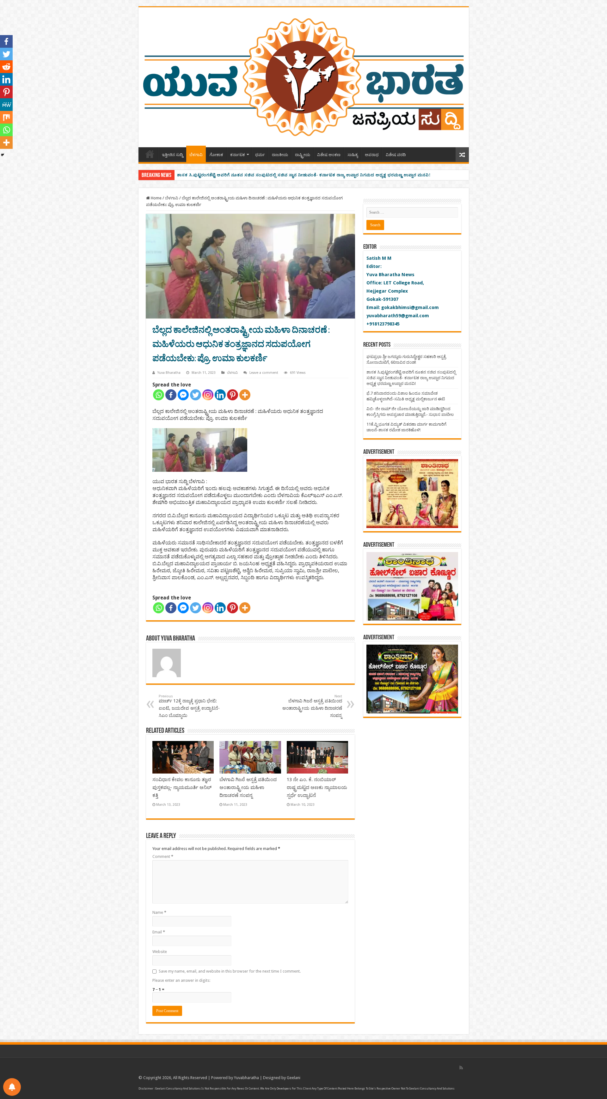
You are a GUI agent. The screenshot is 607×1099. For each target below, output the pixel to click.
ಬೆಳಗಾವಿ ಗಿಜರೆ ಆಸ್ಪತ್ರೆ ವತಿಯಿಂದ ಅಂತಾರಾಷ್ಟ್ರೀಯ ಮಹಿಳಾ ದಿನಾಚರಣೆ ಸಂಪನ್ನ (312, 706)
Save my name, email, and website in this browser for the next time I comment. (230, 971)
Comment (162, 856)
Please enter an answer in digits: (181, 980)
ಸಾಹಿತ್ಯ (352, 154)
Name (159, 912)
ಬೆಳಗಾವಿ (196, 154)
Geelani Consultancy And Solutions (178, 1088)
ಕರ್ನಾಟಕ (237, 154)
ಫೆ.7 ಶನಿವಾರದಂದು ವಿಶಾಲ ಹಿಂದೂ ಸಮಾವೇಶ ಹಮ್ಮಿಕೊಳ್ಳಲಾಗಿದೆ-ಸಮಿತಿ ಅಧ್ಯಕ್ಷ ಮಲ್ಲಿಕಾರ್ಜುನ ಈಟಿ (259, 175)
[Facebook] (170, 394)
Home (150, 154)
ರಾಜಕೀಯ (280, 154)
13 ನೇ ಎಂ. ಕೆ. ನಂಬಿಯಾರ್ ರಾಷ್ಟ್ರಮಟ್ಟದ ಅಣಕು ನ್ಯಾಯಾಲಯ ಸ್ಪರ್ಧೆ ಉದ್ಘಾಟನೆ (317, 787)
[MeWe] (6, 104)
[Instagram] (207, 394)
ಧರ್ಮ (260, 154)
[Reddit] (6, 66)
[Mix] (6, 117)
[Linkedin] (220, 394)
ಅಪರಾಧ (372, 154)
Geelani (293, 1077)
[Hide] (2, 154)
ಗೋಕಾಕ (216, 154)
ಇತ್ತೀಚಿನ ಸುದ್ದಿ (172, 154)
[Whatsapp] (158, 394)
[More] (244, 394)
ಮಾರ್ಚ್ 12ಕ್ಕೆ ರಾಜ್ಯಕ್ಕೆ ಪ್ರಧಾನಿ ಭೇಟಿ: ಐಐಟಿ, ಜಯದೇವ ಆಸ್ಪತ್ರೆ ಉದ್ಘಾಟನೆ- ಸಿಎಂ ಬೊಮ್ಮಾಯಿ (189, 706)
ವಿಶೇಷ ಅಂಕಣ (328, 154)
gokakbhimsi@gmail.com (410, 307)
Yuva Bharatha (169, 373)
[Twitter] (195, 394)
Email (158, 932)
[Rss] (461, 1068)
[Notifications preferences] (12, 1087)
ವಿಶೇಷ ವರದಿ (396, 154)
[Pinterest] (232, 394)
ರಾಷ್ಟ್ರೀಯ (302, 154)
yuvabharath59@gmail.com (397, 316)
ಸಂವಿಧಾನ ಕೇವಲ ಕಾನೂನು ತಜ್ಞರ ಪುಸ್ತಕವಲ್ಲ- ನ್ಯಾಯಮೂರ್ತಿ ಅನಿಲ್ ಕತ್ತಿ (182, 787)
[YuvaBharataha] (303, 76)
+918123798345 (383, 324)
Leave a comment (263, 373)
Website (159, 951)
